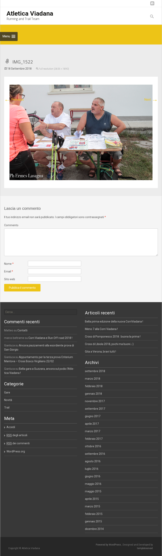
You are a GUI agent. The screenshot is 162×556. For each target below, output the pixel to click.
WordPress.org (16, 451)
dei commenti (18, 443)
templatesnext (145, 548)
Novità (8, 400)
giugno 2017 (92, 416)
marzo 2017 (92, 431)
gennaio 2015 (93, 521)
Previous (14, 99)
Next (151, 99)
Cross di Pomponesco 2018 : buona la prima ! (112, 336)
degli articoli (17, 435)
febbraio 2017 (94, 438)
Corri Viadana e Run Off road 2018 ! (50, 337)
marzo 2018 (92, 378)
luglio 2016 (91, 468)
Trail (6, 407)
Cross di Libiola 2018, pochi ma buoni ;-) (109, 344)
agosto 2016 (93, 461)
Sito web (9, 279)
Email (8, 271)
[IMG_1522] (81, 132)
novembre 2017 (95, 401)
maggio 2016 (93, 483)
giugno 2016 (92, 476)
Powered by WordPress (109, 544)
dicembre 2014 (94, 528)
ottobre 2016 (93, 446)
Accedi (11, 427)
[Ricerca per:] (40, 312)
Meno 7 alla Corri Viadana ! (101, 329)
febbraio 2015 (94, 513)
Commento (11, 225)
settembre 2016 (95, 453)
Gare (7, 392)
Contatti (22, 330)
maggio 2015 (93, 491)
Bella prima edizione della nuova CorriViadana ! (114, 321)
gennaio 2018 (93, 393)
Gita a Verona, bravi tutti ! (100, 351)
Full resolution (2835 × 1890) (54, 68)
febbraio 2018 (94, 386)
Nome (9, 263)
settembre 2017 (95, 408)
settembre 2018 (95, 371)
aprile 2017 (92, 423)
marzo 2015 (92, 506)
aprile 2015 (92, 498)
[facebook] (152, 5)
